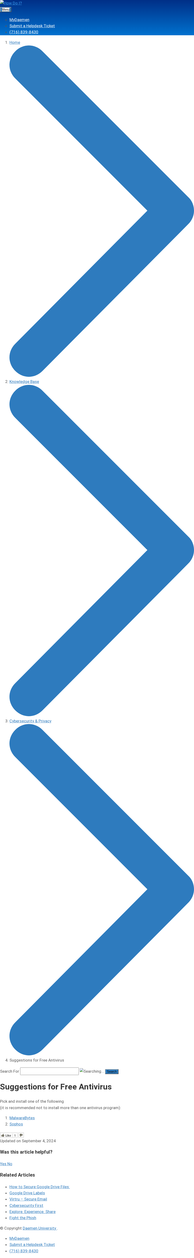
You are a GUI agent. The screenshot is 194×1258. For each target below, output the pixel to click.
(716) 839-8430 (23, 32)
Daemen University (40, 1228)
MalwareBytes (22, 1118)
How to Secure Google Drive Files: (39, 1186)
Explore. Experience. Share (32, 1211)
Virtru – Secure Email (28, 1199)
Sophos (16, 1124)
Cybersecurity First (26, 1205)
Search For (9, 1071)
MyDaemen (19, 19)
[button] (3, 1163)
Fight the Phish (22, 1217)
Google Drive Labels (27, 1193)
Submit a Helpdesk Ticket (32, 25)
